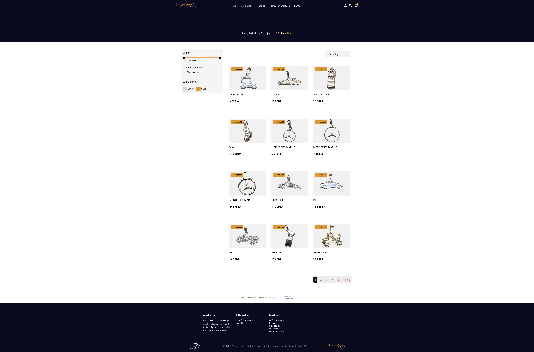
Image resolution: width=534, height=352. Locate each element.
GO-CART (277, 94)
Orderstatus (274, 326)
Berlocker (254, 33)
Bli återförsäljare (276, 320)
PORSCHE (277, 200)
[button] (242, 114)
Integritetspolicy (276, 331)
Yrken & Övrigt (268, 33)
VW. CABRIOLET (323, 94)
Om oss (272, 323)
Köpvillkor (273, 328)
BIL (315, 200)
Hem (244, 33)
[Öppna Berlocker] (253, 5)
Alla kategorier (193, 72)
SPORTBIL (277, 252)
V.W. (231, 147)
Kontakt (239, 323)
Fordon (281, 33)
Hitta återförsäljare (244, 320)
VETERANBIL (237, 94)
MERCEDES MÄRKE (283, 147)
